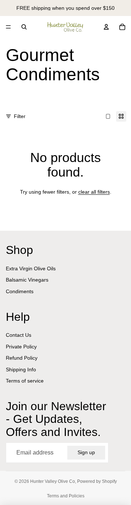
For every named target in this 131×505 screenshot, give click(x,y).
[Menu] (8, 27)
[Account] (106, 27)
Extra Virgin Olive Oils (31, 268)
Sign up (86, 452)
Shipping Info (21, 369)
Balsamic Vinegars (27, 280)
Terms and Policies (65, 495)
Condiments (19, 291)
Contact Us (18, 335)
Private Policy (21, 347)
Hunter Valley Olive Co (52, 481)
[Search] (24, 27)
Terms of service (25, 381)
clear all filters (94, 192)
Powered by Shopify (97, 481)
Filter (19, 116)
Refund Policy (21, 358)
